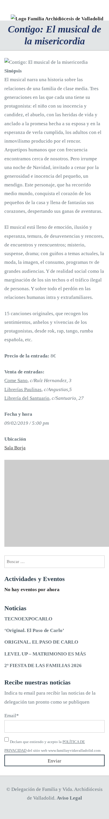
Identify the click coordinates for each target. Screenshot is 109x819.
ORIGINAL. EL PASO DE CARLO (41, 642)
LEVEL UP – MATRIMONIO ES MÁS (45, 654)
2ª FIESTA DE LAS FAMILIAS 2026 (43, 665)
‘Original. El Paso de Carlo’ (34, 630)
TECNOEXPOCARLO (28, 619)
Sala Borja (15, 448)
